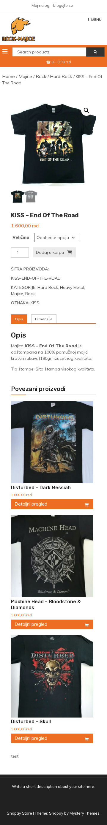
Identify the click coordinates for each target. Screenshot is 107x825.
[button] (86, 110)
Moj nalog (40, 5)
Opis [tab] (19, 319)
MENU (96, 19)
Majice (25, 76)
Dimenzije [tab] (44, 319)
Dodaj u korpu (50, 252)
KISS (35, 302)
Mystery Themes (85, 813)
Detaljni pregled (31, 504)
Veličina (20, 237)
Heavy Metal (72, 287)
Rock (41, 76)
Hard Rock (61, 76)
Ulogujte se (63, 5)
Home (8, 76)
